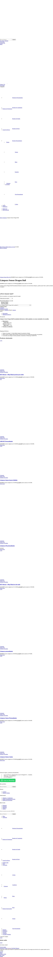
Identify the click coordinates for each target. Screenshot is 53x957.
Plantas (7, 142)
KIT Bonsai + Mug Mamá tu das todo (10, 584)
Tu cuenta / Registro (7, 934)
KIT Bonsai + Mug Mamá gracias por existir (12, 374)
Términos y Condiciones (8, 798)
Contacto (4, 791)
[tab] (28, 313)
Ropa (16, 181)
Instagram (5, 805)
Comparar (5, 933)
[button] (2, 378)
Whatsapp (5, 807)
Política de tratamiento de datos (9, 799)
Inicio (1, 217)
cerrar (1, 937)
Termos (16, 152)
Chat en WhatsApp (9, 780)
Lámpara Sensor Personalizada (8, 718)
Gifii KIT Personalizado (6, 441)
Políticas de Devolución (7, 800)
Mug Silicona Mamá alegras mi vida (7, 246)
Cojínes (16, 204)
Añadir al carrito (3, 306)
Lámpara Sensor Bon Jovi (5, 277)
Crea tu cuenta (3, 947)
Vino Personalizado (19, 194)
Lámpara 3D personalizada (7, 545)
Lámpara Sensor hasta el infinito (8, 480)
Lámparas (8, 183)
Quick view (2, 371)
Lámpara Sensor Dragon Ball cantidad (9, 305)
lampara (14, 310)
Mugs (16, 162)
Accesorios (7, 184)
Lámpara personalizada (6, 651)
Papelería (17, 172)
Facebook (5, 806)
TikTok (4, 808)
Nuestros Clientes (6, 792)
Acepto (1, 951)
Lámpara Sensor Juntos (6, 757)
